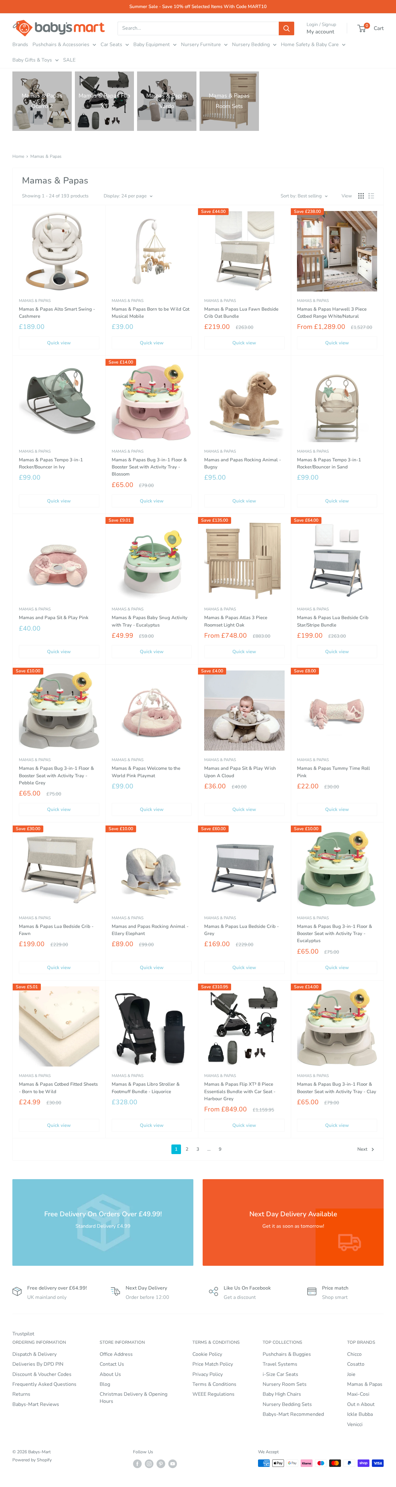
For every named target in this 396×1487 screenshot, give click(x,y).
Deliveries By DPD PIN (37, 1364)
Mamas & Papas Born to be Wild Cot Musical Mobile (150, 312)
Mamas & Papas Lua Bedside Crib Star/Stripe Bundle (332, 621)
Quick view (59, 343)
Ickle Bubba (360, 1414)
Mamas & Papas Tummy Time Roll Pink (333, 771)
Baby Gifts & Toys (32, 60)
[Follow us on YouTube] (172, 1463)
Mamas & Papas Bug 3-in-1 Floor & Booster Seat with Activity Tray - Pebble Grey (56, 775)
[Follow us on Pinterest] (161, 1463)
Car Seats (111, 44)
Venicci (355, 1424)
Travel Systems (280, 1364)
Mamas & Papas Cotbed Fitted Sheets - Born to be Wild (58, 1087)
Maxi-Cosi (358, 1394)
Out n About (361, 1404)
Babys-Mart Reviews (35, 1404)
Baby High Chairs (282, 1394)
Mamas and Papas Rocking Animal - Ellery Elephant (150, 930)
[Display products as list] (371, 196)
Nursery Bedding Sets (287, 1404)
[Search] (286, 28)
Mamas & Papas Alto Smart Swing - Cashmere (57, 312)
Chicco (354, 1354)
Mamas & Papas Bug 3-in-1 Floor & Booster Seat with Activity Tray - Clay (336, 1087)
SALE (69, 60)
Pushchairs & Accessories (60, 44)
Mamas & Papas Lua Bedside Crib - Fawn (56, 930)
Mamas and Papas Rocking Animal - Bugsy (242, 463)
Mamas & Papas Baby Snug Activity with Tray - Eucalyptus (149, 621)
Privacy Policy (207, 1374)
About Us (110, 1374)
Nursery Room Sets (285, 1384)
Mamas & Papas (46, 156)
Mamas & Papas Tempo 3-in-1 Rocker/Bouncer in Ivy (51, 463)
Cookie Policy (207, 1354)
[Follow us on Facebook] (137, 1463)
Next (362, 1149)
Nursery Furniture (201, 44)
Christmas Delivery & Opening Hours (133, 1397)
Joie (351, 1374)
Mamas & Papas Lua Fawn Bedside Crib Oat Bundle (241, 312)
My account (320, 31)
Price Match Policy (212, 1364)
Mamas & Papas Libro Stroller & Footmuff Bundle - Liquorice (146, 1087)
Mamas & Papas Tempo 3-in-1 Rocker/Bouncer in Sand (329, 463)
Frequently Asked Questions (44, 1384)
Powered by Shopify (32, 1460)
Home (18, 156)
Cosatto (355, 1364)
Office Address (116, 1354)
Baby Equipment (151, 44)
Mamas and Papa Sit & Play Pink (53, 617)
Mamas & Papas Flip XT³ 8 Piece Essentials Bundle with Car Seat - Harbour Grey (239, 1091)
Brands (20, 44)
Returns (21, 1394)
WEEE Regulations (213, 1394)
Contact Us (112, 1364)
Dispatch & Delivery (34, 1354)
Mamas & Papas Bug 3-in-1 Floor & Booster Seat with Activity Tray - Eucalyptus (334, 933)
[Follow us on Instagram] (149, 1463)
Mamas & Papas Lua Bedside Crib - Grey (241, 930)
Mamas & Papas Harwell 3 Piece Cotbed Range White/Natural (332, 312)
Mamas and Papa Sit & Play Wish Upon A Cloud (240, 771)
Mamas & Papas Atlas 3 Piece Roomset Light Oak (235, 621)
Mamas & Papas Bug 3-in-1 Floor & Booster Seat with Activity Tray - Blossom (149, 467)
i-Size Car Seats (280, 1374)
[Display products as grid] (361, 196)
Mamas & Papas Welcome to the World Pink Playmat (146, 771)
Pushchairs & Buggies (287, 1354)
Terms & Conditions (214, 1384)
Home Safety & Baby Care (310, 44)
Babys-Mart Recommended (293, 1414)
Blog (105, 1384)
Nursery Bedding (251, 44)
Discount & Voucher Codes (41, 1374)
